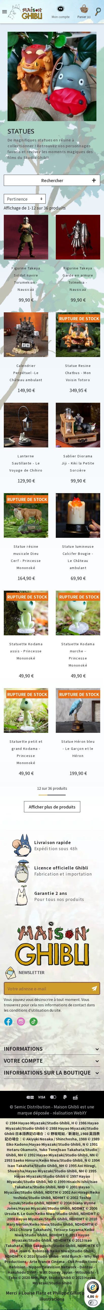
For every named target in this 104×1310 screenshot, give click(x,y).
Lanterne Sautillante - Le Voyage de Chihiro (25, 463)
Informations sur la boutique (47, 1072)
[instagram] (20, 1022)
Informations (23, 1048)
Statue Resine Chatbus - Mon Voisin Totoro (78, 372)
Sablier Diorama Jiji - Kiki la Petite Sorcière (78, 463)
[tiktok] (33, 1022)
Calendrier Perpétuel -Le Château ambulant (26, 372)
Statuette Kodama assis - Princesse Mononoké (26, 650)
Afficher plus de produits (52, 807)
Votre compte (23, 1060)
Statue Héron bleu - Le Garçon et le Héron (78, 748)
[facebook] (8, 1022)
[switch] (92, 1302)
